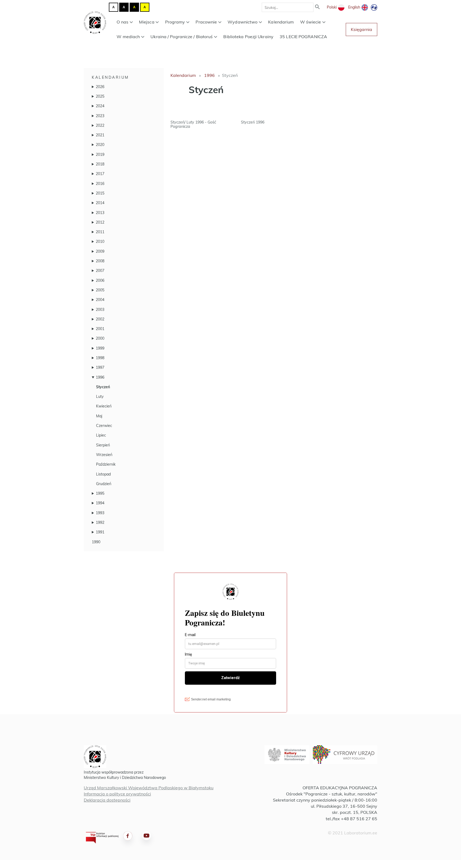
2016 (100, 183)
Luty (100, 396)
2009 (100, 251)
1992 (100, 522)
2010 (100, 241)
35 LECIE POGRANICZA (303, 36)
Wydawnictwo (242, 22)
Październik (106, 464)
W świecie (310, 22)
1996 (100, 377)
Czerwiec (104, 425)
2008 (100, 261)
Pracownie (206, 22)
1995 (100, 493)
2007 (100, 270)
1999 (100, 348)
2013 (100, 212)
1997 (100, 367)
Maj (99, 416)
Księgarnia (361, 29)
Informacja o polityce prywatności (117, 793)
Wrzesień (104, 454)
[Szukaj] (317, 7)
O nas (122, 22)
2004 (100, 299)
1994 (100, 503)
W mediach (128, 36)
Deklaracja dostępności (107, 800)
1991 (100, 532)
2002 (100, 319)
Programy (175, 22)
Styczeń (103, 387)
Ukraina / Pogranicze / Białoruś (181, 36)
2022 (100, 125)
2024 (100, 106)
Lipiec (101, 435)
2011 (100, 231)
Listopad (103, 474)
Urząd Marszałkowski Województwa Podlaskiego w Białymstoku (148, 787)
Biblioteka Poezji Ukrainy (248, 36)
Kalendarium (281, 22)
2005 (100, 290)
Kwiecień (104, 406)
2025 (100, 96)
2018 (100, 164)
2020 (100, 144)
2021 (100, 135)
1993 (100, 512)
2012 (100, 222)
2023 (100, 115)
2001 (100, 328)
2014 (100, 202)
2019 (100, 154)
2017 (100, 173)
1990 (96, 542)
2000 (100, 338)
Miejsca (146, 22)
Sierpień (103, 445)
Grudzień (103, 483)
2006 (100, 280)
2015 (100, 193)
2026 (100, 86)
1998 (100, 357)
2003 (100, 309)
